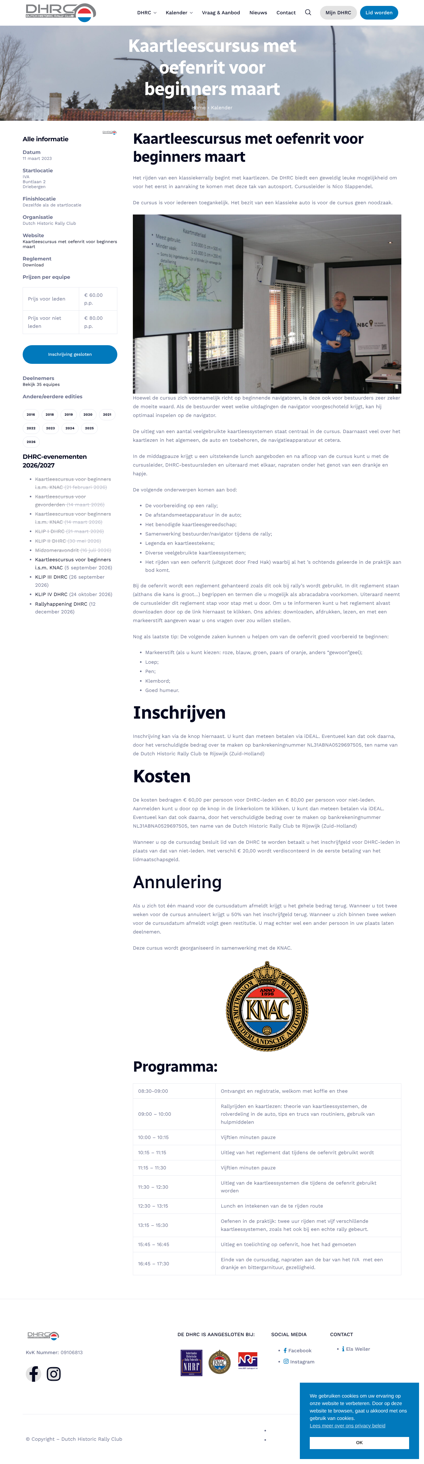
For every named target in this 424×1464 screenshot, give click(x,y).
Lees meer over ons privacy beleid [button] (348, 1426)
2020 (87, 415)
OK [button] (359, 1442)
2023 (50, 428)
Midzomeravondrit (57, 550)
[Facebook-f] (33, 1374)
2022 (31, 428)
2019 (69, 415)
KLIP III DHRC (51, 577)
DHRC (144, 12)
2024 (69, 428)
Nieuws (258, 12)
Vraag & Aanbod (221, 12)
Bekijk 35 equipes (41, 384)
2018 (50, 415)
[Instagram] (53, 1374)
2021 (107, 415)
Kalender (176, 12)
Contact (286, 12)
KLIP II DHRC (50, 541)
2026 (31, 442)
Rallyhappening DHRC (61, 604)
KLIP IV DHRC (51, 594)
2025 (89, 428)
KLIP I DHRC (50, 531)
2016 (31, 415)
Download (33, 265)
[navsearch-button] (308, 12)
